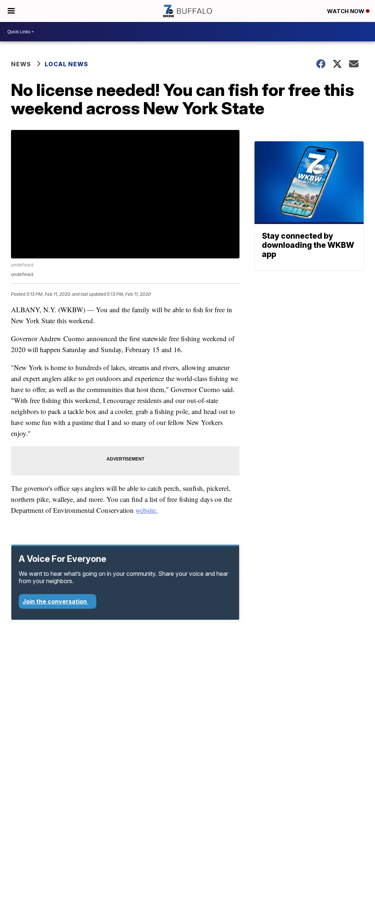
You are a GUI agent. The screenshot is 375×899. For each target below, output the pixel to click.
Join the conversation (55, 601)
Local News (66, 64)
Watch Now (346, 11)
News (21, 64)
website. (146, 510)
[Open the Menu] (11, 11)
